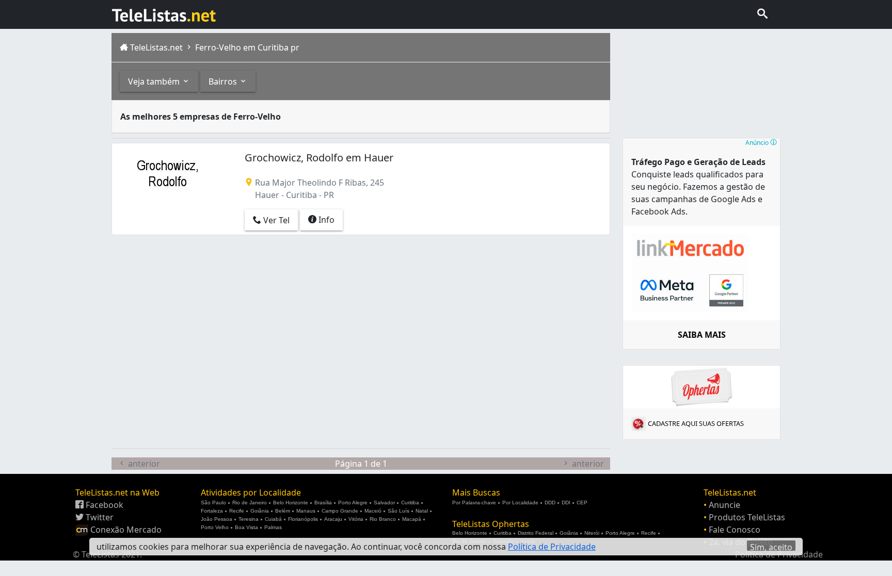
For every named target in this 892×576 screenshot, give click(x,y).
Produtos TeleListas (747, 517)
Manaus (305, 511)
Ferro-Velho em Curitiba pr (246, 47)
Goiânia (259, 511)
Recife (236, 511)
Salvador (384, 502)
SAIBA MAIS (702, 334)
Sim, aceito (771, 546)
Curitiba (410, 502)
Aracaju (333, 519)
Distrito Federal (535, 533)
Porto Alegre (353, 502)
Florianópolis (303, 519)
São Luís (398, 511)
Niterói (591, 533)
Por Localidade (520, 502)
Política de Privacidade (552, 546)
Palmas (273, 527)
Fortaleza (212, 511)
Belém (282, 511)
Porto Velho (215, 527)
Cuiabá (273, 519)
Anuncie (724, 505)
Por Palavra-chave (474, 502)
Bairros (224, 81)
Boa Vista (246, 527)
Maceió (372, 511)
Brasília (323, 502)
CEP (582, 502)
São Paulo (213, 502)
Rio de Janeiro (249, 502)
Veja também (155, 81)
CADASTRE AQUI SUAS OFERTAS (696, 423)
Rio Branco (383, 519)
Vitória (355, 519)
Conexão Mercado (125, 529)
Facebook (103, 505)
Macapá (411, 519)
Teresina (248, 519)
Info (325, 219)
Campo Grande (340, 511)
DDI (566, 502)
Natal (422, 511)
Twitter (99, 517)
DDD (550, 502)
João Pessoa (216, 519)
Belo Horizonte (290, 502)
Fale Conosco (734, 529)
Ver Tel (275, 220)
